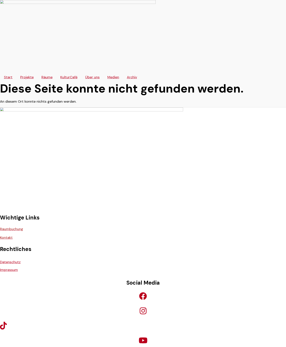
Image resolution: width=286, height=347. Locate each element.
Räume (47, 77)
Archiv (132, 77)
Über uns (92, 77)
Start (8, 77)
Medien (113, 77)
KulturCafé (68, 77)
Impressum (9, 269)
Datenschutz (10, 262)
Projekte (27, 77)
